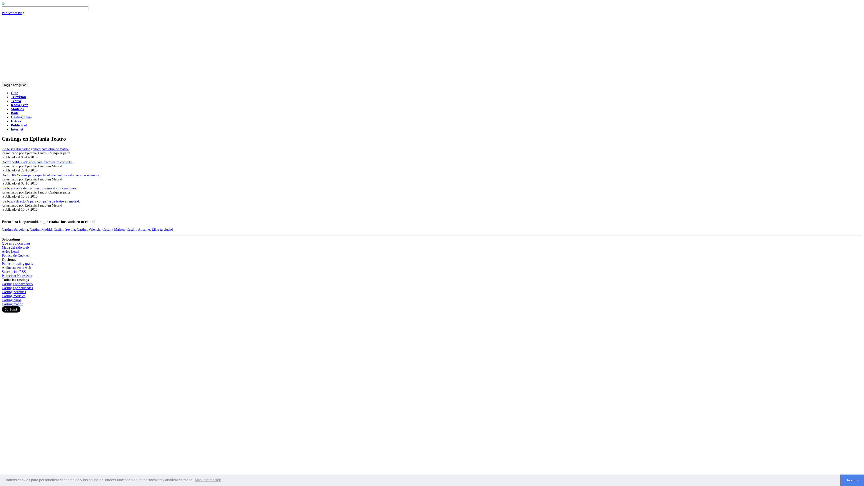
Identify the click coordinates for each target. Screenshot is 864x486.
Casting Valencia (89, 229)
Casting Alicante (138, 229)
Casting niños (11, 300)
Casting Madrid (41, 229)
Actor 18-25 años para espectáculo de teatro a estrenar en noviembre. (51, 175)
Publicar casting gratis (17, 264)
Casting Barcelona (15, 229)
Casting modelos (13, 296)
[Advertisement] (432, 48)
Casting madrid (12, 304)
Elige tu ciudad (162, 229)
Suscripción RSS (14, 272)
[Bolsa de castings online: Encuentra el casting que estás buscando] (3, 4)
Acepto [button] (852, 480)
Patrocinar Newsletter (17, 276)
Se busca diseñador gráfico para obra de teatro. (35, 149)
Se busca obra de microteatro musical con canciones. (39, 188)
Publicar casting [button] (13, 13)
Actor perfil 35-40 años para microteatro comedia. (37, 162)
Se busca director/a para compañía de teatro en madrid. (41, 201)
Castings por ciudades (17, 288)
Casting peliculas (14, 292)
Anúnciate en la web (16, 268)
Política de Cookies (15, 255)
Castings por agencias (17, 284)
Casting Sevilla (64, 229)
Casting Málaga (113, 229)
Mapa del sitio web (15, 247)
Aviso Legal (10, 251)
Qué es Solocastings (16, 243)
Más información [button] (208, 480)
